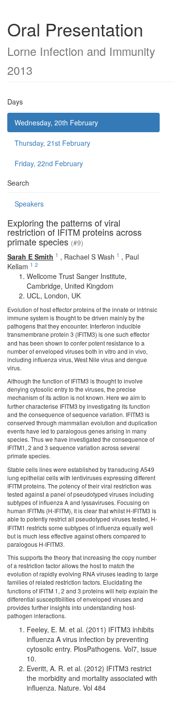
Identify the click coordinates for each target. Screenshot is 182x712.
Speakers (29, 203)
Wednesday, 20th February (56, 122)
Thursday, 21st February (52, 143)
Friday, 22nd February (49, 163)
